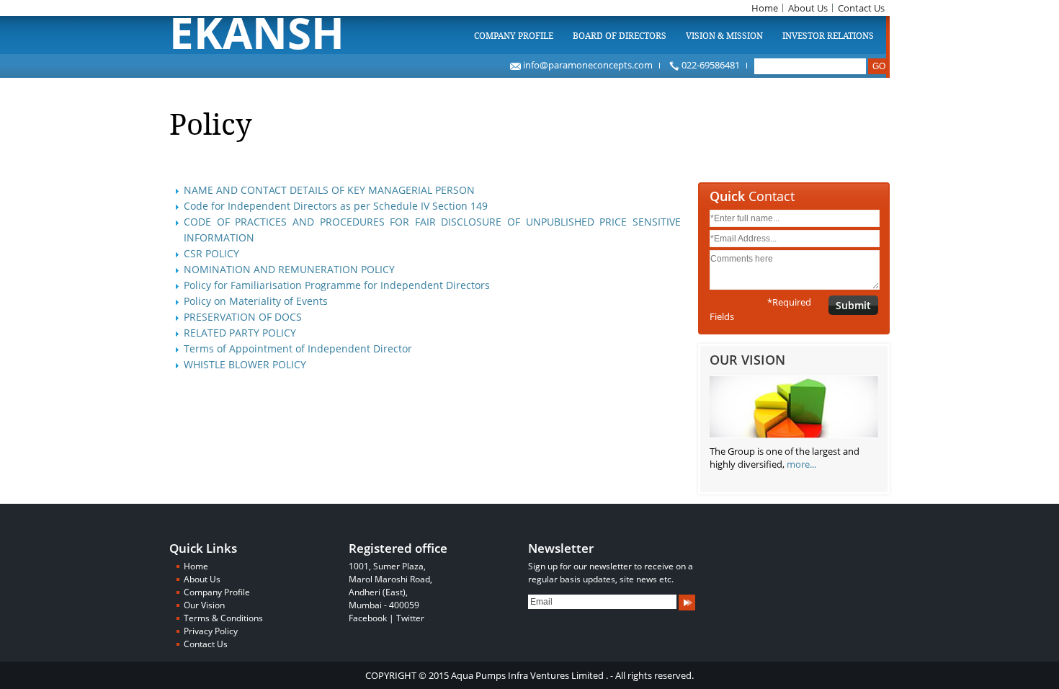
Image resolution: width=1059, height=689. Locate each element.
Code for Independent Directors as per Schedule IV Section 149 (336, 206)
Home (764, 7)
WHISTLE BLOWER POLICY (245, 364)
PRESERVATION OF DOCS (243, 317)
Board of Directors (619, 36)
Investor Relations (828, 36)
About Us (808, 7)
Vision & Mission (724, 36)
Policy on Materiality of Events (256, 301)
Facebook (368, 618)
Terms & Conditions (223, 618)
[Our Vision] (794, 438)
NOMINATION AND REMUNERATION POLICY (289, 269)
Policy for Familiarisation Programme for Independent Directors (337, 285)
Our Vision (204, 605)
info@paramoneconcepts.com (587, 64)
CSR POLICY (211, 253)
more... (801, 464)
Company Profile (513, 36)
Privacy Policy (211, 631)
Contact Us (861, 7)
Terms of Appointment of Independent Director (298, 348)
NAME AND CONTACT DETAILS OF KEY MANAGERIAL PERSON (329, 190)
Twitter (410, 618)
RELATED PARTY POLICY (240, 332)
